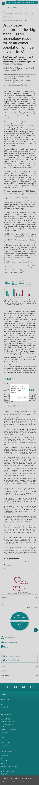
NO (25, 397)
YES (20, 397)
